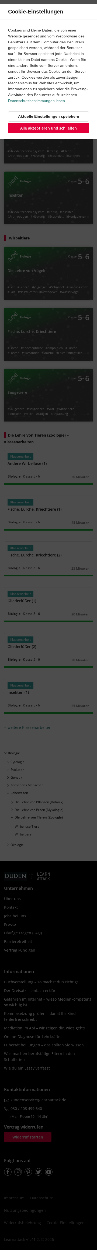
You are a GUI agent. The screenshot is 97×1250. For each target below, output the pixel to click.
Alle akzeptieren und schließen (48, 128)
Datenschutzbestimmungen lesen (36, 101)
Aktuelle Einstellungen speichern (48, 116)
